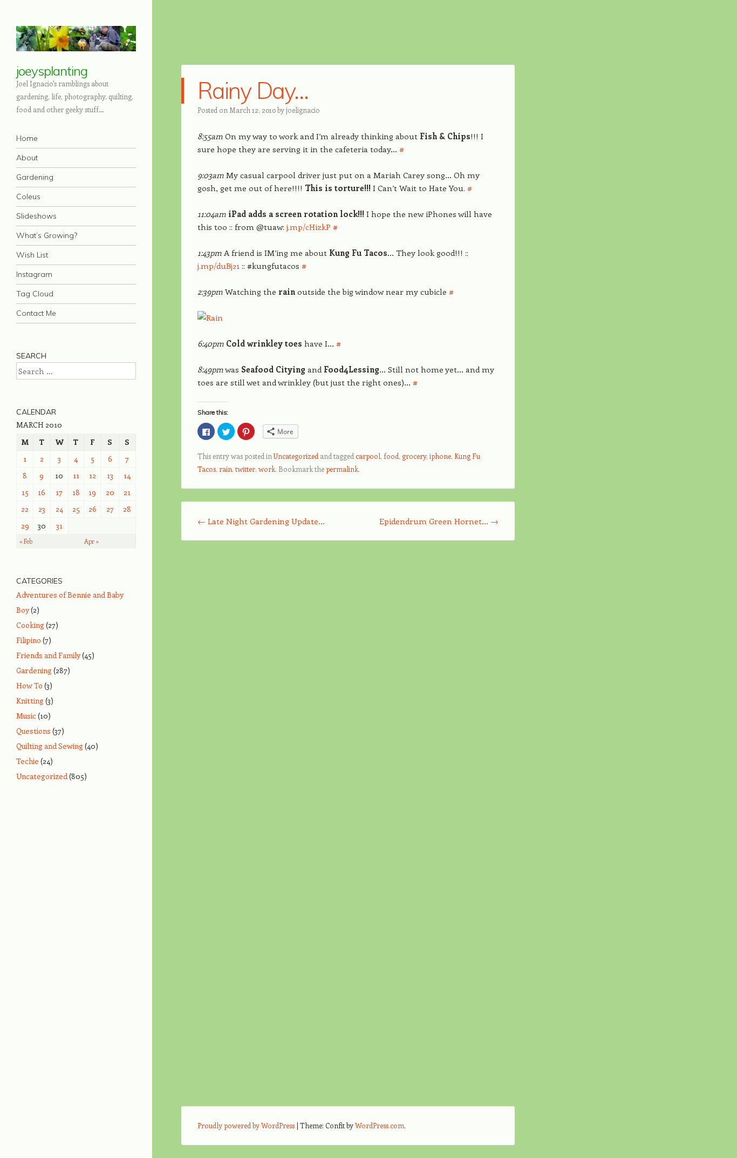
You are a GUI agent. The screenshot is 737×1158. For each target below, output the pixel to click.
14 (127, 475)
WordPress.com (379, 1125)
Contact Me (36, 313)
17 (59, 492)
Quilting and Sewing (49, 746)
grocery (414, 456)
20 (110, 492)
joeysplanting (51, 71)
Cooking (30, 625)
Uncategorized (296, 456)
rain (225, 468)
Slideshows (36, 216)
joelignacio (303, 109)
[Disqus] (348, 688)
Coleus (28, 196)
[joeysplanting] (76, 38)
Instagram (34, 274)
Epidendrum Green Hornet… (439, 521)
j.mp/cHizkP (308, 226)
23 (41, 509)
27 (110, 509)
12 (92, 475)
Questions (33, 731)
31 (59, 525)
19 (92, 492)
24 (59, 509)
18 (76, 492)
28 (127, 509)
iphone (440, 456)
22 (25, 509)
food (391, 456)
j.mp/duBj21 (218, 265)
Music (26, 715)
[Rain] (210, 317)
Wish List (32, 255)
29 (25, 525)
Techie (27, 761)
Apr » (91, 541)
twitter (245, 468)
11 (76, 475)
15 (25, 492)
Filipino (28, 640)
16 (41, 492)
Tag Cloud (34, 294)
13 (110, 475)
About (27, 157)
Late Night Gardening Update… (261, 521)
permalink (342, 468)
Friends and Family (48, 655)
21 (127, 492)
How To (29, 685)
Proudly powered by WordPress (246, 1125)
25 (76, 509)
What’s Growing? (46, 235)
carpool (368, 456)
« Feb (25, 541)
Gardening (34, 177)
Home (27, 138)
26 (92, 509)
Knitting (30, 700)
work (266, 468)
